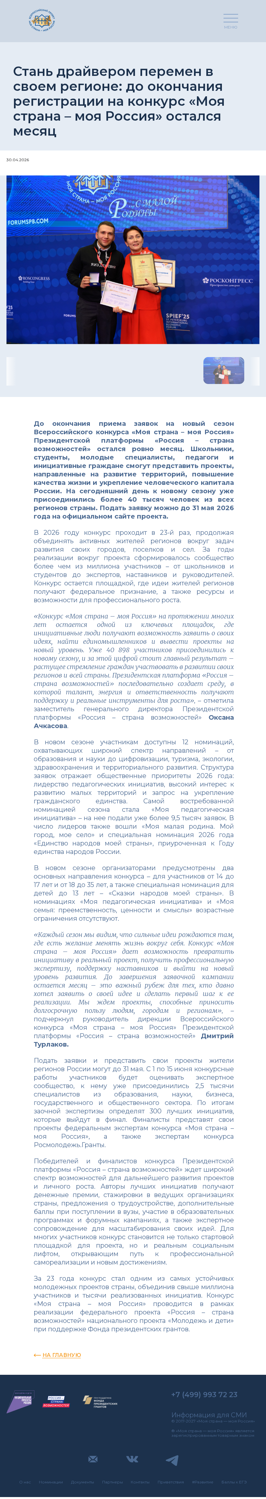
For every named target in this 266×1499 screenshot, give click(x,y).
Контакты (140, 1482)
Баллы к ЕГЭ (234, 1482)
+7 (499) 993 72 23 (204, 1395)
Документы (82, 1482)
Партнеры (112, 1482)
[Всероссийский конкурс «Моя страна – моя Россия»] (42, 19)
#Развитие (202, 1482)
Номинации (51, 1482)
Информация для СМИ (209, 1415)
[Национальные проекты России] (20, 1401)
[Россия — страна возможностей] (56, 1401)
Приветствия (171, 1482)
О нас (25, 1482)
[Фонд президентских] (100, 1401)
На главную (61, 1355)
